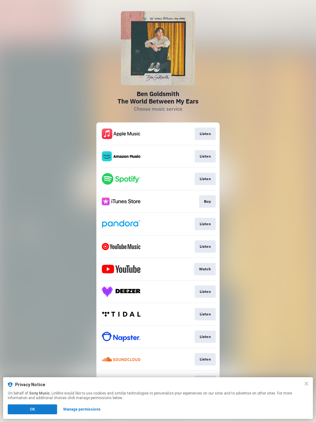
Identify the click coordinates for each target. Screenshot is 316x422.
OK (32, 409)
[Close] (306, 384)
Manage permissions (82, 409)
